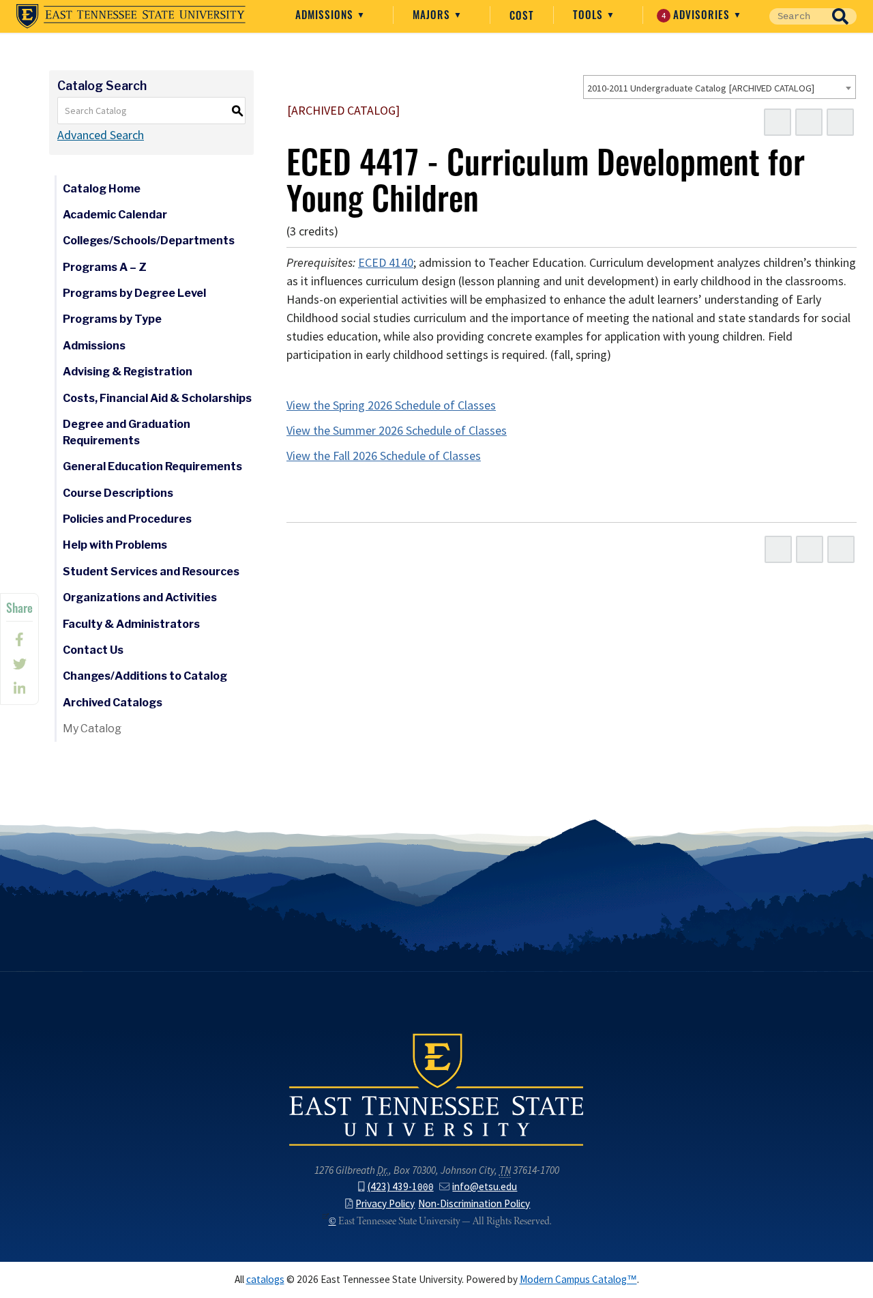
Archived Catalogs (112, 702)
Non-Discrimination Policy (474, 1203)
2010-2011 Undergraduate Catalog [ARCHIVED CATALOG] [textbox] (700, 88)
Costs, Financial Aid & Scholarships (157, 398)
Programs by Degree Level (134, 293)
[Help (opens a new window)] (840, 122)
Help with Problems (115, 544)
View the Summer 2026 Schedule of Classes (396, 430)
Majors (433, 14)
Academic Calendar (115, 214)
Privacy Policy (385, 1203)
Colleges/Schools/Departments (149, 240)
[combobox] (719, 87)
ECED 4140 (385, 263)
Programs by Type (112, 319)
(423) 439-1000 (401, 1186)
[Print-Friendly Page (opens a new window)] (809, 122)
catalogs (265, 1279)
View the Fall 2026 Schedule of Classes (383, 456)
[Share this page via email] (19, 688)
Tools (589, 14)
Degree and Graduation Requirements (126, 432)
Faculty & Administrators (131, 624)
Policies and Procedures (127, 519)
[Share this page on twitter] (19, 664)
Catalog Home (101, 188)
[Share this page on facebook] (19, 639)
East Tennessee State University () (131, 16)
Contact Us (93, 650)
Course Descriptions (118, 493)
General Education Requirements (152, 466)
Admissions (326, 14)
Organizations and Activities (140, 597)
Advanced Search (100, 135)
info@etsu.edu (484, 1186)
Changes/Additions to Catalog (145, 675)
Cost (521, 15)
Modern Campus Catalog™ (578, 1279)
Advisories (698, 14)
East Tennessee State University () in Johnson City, (436, 1088)
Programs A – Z (105, 267)
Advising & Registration (127, 371)
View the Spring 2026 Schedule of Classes (391, 405)
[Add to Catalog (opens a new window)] (777, 122)
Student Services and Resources (151, 571)
